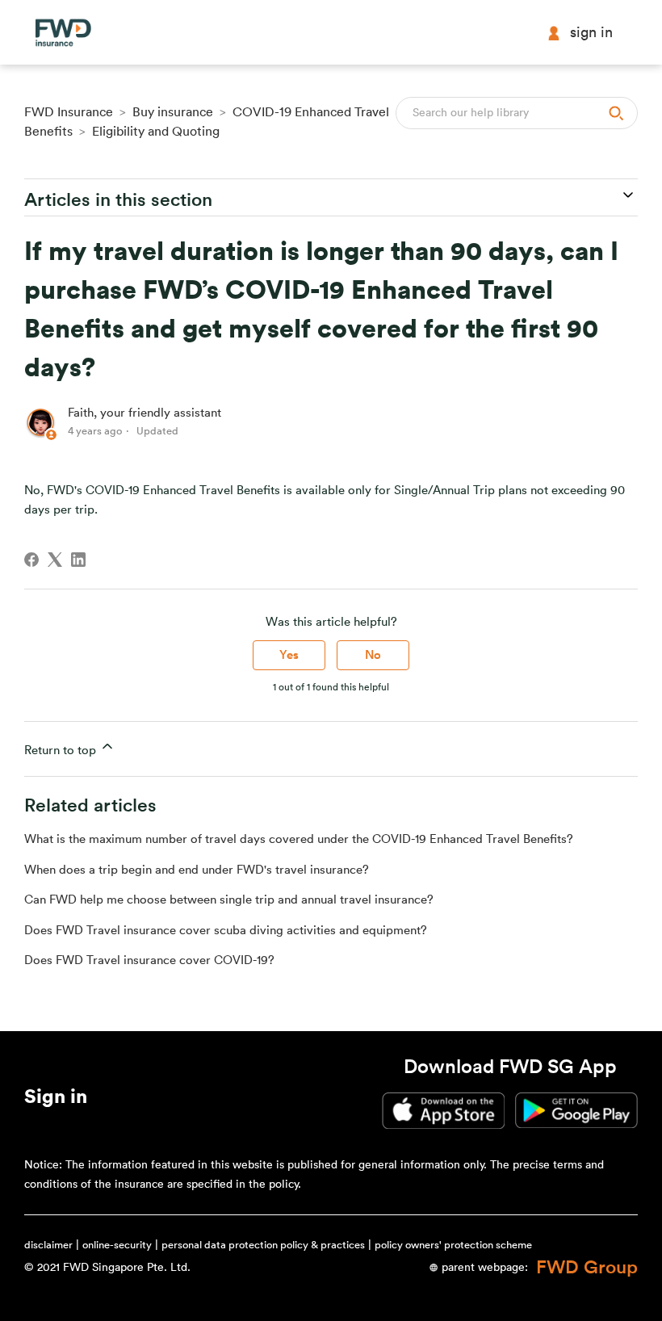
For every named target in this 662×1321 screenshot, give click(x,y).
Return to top (61, 750)
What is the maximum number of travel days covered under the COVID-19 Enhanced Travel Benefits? (298, 839)
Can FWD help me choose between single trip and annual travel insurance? (229, 900)
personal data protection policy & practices (263, 1244)
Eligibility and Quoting (156, 131)
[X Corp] (55, 559)
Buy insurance (172, 112)
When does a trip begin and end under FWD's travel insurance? (196, 870)
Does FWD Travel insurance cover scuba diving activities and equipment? (225, 931)
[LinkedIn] (78, 559)
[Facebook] (31, 559)
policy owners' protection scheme (453, 1244)
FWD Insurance (68, 112)
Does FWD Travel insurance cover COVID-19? (149, 960)
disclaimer (48, 1244)
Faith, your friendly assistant (144, 413)
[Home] (63, 33)
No (373, 655)
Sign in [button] (591, 32)
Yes (289, 655)
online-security (117, 1244)
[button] (55, 1099)
